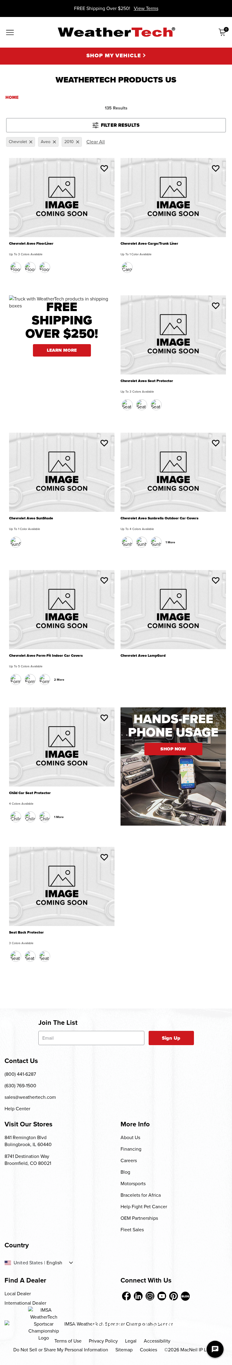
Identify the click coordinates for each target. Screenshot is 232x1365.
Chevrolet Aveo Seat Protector (147, 381)
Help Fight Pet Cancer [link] (144, 1206)
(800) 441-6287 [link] (20, 1074)
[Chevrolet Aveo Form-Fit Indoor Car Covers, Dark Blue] (30, 679)
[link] (126, 1296)
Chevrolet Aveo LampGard (143, 655)
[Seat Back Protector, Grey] (44, 956)
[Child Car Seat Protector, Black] (15, 816)
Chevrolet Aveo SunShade (31, 518)
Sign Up (171, 1038)
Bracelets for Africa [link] (141, 1195)
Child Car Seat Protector (30, 793)
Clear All (95, 141)
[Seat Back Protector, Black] (15, 956)
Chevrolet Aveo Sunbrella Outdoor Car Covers (159, 518)
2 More (59, 679)
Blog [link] (125, 1172)
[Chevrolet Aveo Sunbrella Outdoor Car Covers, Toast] (156, 542)
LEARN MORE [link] (62, 350)
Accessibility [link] (157, 1340)
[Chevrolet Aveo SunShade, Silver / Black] (15, 542)
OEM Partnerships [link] (139, 1218)
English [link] (54, 1262)
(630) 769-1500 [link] (20, 1085)
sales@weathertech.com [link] (30, 1097)
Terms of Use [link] (68, 1340)
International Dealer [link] (25, 1303)
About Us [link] (130, 1137)
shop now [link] (173, 749)
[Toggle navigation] (10, 33)
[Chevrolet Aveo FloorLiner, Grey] (44, 267)
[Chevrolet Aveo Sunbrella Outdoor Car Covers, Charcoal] (127, 542)
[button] (104, 168)
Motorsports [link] (133, 1183)
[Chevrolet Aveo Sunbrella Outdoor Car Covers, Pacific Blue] (141, 542)
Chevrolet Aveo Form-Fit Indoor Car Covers (46, 655)
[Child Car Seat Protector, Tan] (44, 816)
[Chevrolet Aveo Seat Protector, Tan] (141, 404)
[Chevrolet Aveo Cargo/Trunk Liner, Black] (127, 267)
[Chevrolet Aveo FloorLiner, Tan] (30, 267)
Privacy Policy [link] (103, 1340)
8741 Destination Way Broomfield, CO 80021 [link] (28, 1160)
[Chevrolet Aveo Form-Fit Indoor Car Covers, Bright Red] (44, 679)
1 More (170, 542)
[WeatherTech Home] (116, 32)
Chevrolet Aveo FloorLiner (31, 243)
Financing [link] (131, 1148)
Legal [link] (131, 1340)
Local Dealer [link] (18, 1293)
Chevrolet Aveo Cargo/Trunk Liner (149, 243)
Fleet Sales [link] (132, 1229)
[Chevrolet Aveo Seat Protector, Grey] (156, 404)
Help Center (17, 1108)
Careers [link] (129, 1160)
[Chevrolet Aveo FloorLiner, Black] (15, 267)
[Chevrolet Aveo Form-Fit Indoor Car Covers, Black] (15, 679)
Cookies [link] (148, 1349)
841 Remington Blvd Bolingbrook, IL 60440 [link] (28, 1141)
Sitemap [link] (124, 1349)
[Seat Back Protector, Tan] (30, 956)
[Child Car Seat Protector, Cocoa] (30, 816)
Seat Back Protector (26, 932)
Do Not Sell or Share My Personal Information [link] (60, 1349)
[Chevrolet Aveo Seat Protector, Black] (127, 404)
